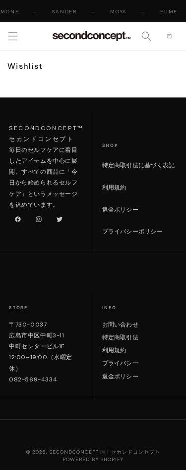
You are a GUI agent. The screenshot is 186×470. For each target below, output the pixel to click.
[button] (13, 36)
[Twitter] (57, 217)
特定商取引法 (120, 337)
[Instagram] (37, 217)
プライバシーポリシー (132, 231)
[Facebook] (16, 217)
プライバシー (120, 363)
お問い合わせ (120, 325)
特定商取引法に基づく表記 (138, 165)
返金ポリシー (120, 210)
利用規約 (114, 187)
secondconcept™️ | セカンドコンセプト (105, 452)
